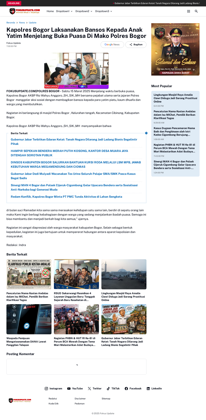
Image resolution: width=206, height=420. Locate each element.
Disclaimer (80, 398)
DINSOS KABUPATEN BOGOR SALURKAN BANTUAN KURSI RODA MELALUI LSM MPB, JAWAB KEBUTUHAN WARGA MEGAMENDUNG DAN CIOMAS (76, 164)
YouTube (77, 388)
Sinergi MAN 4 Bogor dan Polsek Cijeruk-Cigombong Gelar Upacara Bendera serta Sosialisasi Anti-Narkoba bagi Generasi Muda (74, 187)
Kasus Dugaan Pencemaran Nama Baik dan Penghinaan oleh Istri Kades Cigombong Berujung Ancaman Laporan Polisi (174, 132)
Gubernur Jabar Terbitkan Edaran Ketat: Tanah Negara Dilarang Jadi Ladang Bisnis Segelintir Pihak (147, 3)
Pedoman (79, 403)
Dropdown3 (102, 11)
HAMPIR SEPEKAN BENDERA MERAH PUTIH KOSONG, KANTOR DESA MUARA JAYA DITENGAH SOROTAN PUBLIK (69, 153)
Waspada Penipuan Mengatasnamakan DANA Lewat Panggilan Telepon (26, 342)
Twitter (97, 388)
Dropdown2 (82, 11)
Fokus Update (107, 413)
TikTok (116, 388)
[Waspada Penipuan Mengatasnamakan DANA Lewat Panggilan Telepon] (29, 319)
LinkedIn (156, 388)
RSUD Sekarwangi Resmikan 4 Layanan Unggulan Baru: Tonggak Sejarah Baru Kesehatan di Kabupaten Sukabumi (74, 297)
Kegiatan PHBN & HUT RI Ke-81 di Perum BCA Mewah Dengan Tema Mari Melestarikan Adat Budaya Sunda (74, 342)
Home (50, 11)
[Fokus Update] (24, 11)
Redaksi (53, 398)
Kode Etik (54, 403)
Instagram (56, 388)
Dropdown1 (63, 11)
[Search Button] (196, 11)
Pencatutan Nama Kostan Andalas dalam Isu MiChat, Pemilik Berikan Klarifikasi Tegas (27, 297)
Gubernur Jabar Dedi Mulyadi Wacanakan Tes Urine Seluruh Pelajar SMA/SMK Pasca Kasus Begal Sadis (73, 176)
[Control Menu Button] (188, 11)
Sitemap (106, 398)
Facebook (135, 388)
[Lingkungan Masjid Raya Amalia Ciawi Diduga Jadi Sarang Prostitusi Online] (123, 274)
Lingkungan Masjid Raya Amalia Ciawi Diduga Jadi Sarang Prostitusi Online (123, 297)
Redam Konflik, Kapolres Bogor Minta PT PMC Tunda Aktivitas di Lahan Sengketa (66, 196)
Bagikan (138, 44)
